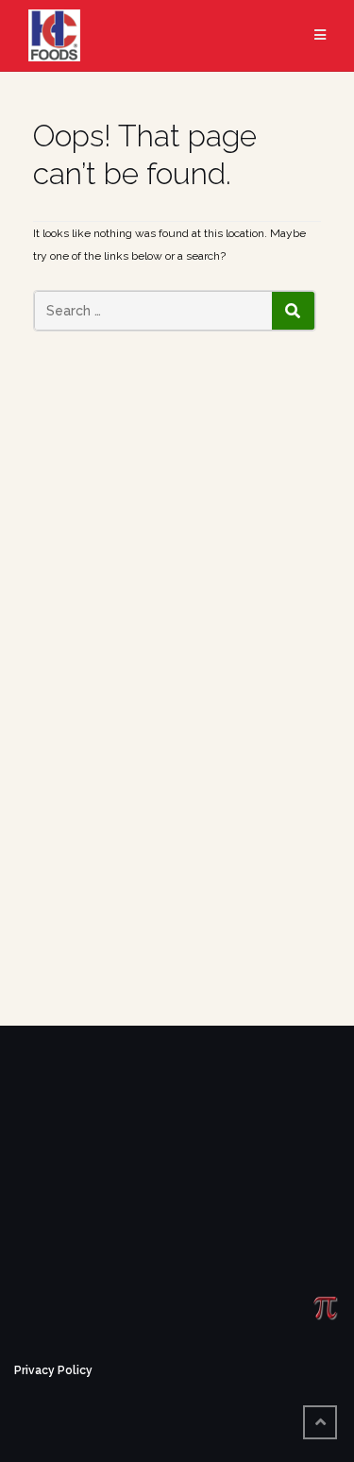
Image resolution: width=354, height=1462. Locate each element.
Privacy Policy (53, 1370)
